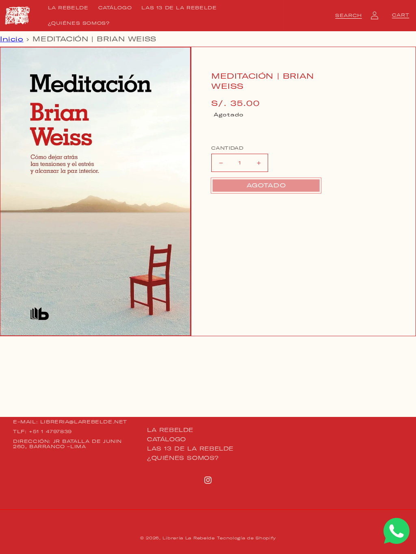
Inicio (12, 39)
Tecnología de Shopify (246, 538)
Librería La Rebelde (188, 538)
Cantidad (227, 148)
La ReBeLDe (170, 430)
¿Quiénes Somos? (183, 458)
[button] (349, 15)
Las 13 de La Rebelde (190, 448)
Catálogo (166, 439)
